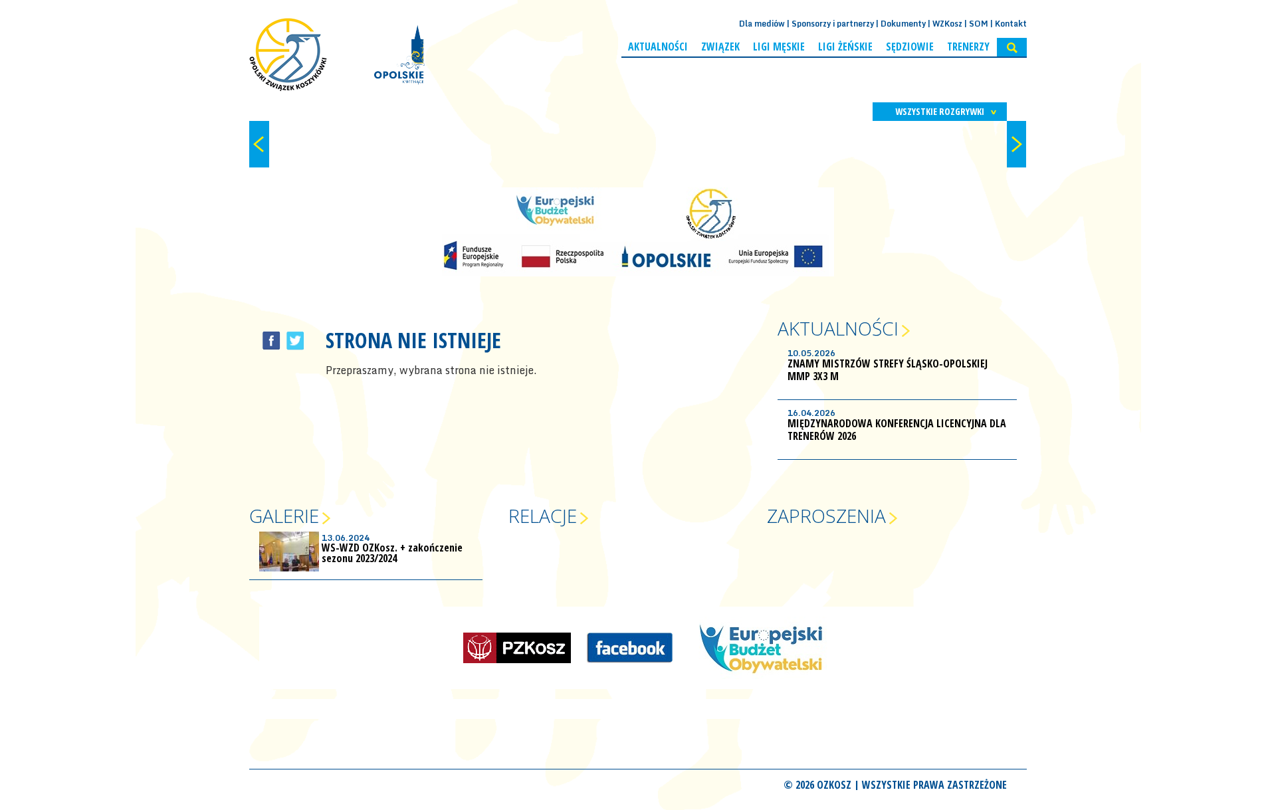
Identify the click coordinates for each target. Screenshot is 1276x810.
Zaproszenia (826, 515)
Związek (720, 46)
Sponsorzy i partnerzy (833, 23)
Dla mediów (762, 23)
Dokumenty (903, 23)
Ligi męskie (779, 46)
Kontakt (1011, 23)
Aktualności (658, 46)
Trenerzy (968, 46)
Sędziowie (910, 46)
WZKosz (947, 23)
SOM (978, 23)
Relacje (542, 515)
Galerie (284, 515)
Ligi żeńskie (845, 46)
